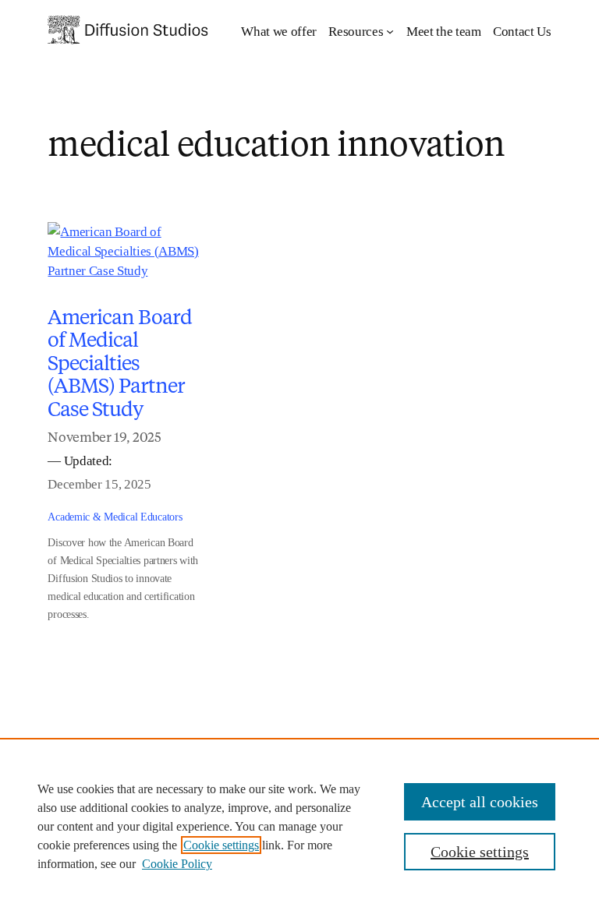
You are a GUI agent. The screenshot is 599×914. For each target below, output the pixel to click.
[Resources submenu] (390, 31)
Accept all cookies (479, 801)
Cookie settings (221, 845)
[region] (299, 826)
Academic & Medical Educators (115, 516)
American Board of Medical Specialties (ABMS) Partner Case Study (120, 362)
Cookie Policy (177, 863)
